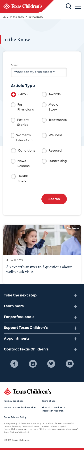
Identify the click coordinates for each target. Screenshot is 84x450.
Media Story (53, 107)
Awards (55, 94)
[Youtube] (70, 364)
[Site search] (68, 6)
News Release (23, 164)
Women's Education (24, 138)
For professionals (19, 317)
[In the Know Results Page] (27, 6)
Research (56, 150)
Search (15, 65)
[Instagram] (33, 364)
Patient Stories (23, 123)
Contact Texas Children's (26, 349)
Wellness (55, 135)
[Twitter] (51, 364)
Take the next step (20, 295)
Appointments (16, 338)
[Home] (4, 17)
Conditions (26, 150)
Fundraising (58, 161)
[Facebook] (14, 364)
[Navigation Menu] (78, 6)
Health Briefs (23, 179)
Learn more (14, 306)
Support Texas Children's (26, 327)
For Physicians (25, 107)
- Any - (23, 94)
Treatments (58, 120)
